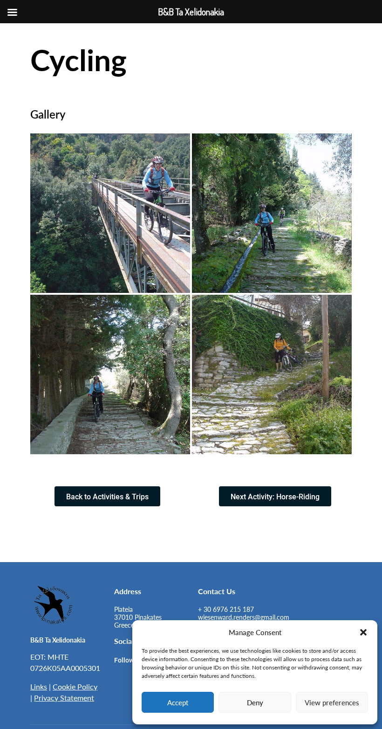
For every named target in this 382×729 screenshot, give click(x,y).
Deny (255, 702)
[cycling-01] (110, 213)
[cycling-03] (110, 374)
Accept (177, 702)
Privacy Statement (64, 697)
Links (38, 686)
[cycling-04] (272, 374)
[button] (363, 632)
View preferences (332, 702)
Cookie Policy (75, 686)
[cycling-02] (272, 213)
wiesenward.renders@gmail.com (243, 617)
